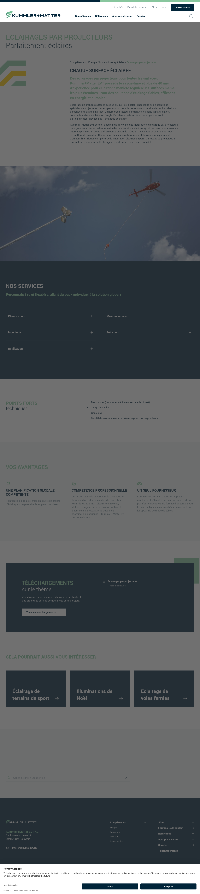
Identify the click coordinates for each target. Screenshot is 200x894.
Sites (154, 7)
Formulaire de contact (137, 7)
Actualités (118, 7)
